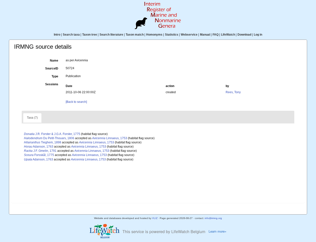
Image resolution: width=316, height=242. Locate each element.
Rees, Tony (233, 92)
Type (55, 76)
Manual (205, 34)
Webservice (189, 34)
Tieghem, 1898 (42, 142)
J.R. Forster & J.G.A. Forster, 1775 (52, 134)
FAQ (215, 34)
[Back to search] (76, 102)
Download (244, 34)
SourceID (51, 68)
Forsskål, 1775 (39, 155)
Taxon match (135, 34)
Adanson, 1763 (38, 146)
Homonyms (154, 34)
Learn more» (217, 231)
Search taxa (71, 34)
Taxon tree (89, 34)
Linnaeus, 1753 (109, 138)
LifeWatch (228, 34)
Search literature (111, 34)
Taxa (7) (32, 117)
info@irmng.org (213, 218)
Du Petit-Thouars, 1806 (49, 138)
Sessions (51, 84)
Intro (57, 34)
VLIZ (155, 218)
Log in (258, 34)
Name (54, 60)
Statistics (171, 34)
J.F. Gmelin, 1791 (40, 151)
